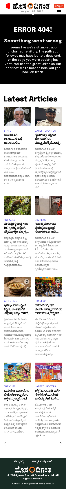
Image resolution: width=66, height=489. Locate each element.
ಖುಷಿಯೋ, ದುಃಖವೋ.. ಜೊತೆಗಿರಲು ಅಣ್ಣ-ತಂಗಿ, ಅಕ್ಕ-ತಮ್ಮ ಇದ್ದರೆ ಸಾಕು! (16, 395)
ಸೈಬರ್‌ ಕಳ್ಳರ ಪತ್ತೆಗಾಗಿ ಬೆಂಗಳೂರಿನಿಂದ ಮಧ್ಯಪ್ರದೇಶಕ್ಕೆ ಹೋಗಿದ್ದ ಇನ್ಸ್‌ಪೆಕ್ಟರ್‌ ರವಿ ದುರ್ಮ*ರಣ (47, 139)
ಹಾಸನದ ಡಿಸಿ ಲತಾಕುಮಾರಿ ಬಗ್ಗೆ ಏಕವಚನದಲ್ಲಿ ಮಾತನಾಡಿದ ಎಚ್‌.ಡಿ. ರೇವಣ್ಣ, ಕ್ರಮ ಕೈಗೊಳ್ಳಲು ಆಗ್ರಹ (16, 139)
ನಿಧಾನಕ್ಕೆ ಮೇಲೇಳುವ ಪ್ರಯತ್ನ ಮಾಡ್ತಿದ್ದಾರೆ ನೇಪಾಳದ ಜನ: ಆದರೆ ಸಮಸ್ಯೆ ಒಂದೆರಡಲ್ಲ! (45, 228)
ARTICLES (9, 219)
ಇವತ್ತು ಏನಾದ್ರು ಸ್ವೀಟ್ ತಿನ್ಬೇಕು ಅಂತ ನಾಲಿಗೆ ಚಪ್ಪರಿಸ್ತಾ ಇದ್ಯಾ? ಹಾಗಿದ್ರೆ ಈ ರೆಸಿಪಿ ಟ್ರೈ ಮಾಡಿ (17, 310)
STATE (7, 130)
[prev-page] (6, 444)
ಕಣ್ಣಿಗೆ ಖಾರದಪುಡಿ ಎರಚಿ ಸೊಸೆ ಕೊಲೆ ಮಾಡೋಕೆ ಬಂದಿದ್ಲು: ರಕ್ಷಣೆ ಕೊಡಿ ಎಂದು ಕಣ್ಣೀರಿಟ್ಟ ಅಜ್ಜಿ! (47, 395)
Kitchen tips (10, 301)
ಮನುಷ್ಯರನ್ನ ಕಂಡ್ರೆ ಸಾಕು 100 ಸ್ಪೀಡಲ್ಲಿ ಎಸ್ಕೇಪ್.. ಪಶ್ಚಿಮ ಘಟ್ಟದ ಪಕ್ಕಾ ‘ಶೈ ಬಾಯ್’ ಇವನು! (16, 228)
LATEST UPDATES (45, 130)
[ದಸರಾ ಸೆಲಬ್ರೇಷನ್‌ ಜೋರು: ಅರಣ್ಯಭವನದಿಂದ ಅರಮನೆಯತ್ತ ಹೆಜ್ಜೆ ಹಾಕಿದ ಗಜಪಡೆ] (48, 287)
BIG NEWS (40, 219)
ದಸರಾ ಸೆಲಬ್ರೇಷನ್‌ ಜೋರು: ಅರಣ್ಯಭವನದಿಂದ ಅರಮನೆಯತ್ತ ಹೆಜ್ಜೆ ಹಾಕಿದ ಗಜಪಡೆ (48, 310)
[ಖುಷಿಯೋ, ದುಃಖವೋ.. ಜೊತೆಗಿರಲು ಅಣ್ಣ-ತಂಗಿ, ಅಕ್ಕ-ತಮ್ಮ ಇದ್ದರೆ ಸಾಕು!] (17, 372)
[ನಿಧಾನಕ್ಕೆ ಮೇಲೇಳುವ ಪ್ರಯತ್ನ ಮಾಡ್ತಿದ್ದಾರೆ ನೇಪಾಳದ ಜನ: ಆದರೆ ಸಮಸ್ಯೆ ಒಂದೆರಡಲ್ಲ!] (48, 205)
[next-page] (59, 444)
